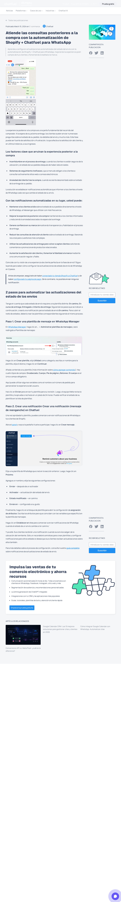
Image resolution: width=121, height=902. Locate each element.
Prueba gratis (108, 4)
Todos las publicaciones (18, 20)
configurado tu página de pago (27, 279)
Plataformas (21, 10)
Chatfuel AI (63, 10)
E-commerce (34, 26)
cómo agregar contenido (64, 369)
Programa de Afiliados (80, 4)
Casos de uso (35, 10)
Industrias (50, 10)
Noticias (9, 10)
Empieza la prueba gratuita (22, 607)
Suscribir (102, 300)
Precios (66, 4)
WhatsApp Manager (17, 327)
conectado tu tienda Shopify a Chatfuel (60, 275)
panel (14, 424)
